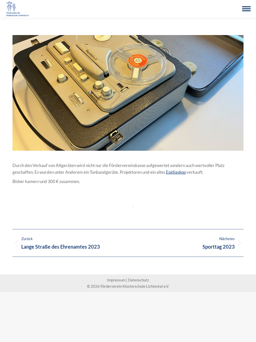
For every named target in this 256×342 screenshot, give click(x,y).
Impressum (116, 280)
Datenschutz (138, 280)
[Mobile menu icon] (246, 8)
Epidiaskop (176, 172)
